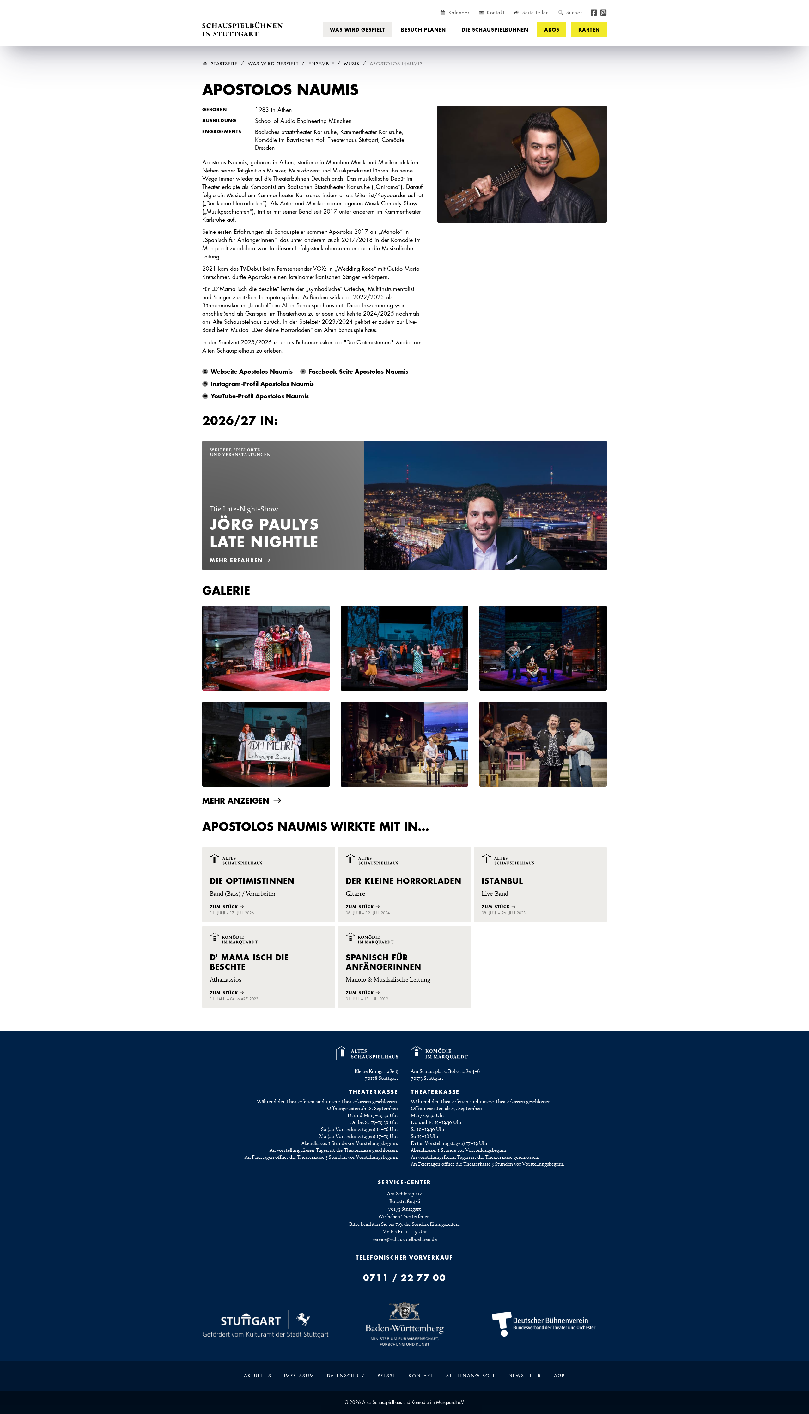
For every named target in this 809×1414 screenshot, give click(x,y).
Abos (551, 29)
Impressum (299, 1376)
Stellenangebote (471, 1376)
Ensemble (321, 64)
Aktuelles (257, 1376)
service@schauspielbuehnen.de (405, 1239)
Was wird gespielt (357, 29)
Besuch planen (423, 29)
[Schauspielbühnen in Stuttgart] (242, 29)
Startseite (224, 64)
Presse (387, 1376)
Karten (589, 29)
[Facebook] (594, 12)
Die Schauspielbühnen (495, 29)
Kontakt (421, 1376)
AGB (559, 1376)
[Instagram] (603, 12)
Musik (352, 64)
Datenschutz (346, 1376)
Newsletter (524, 1376)
